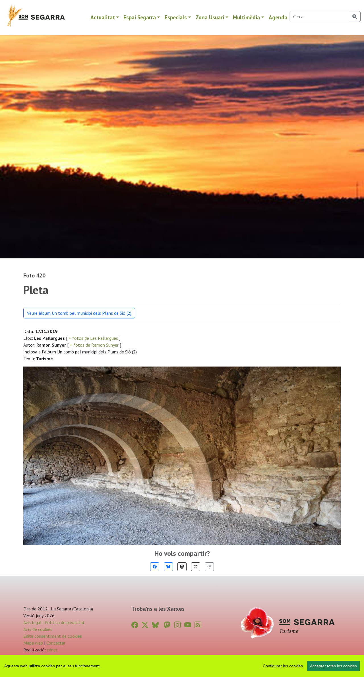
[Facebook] (154, 566)
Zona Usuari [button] (210, 17)
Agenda (278, 17)
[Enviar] (209, 566)
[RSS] (198, 625)
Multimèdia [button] (246, 17)
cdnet (52, 650)
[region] (182, 666)
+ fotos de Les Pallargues (93, 338)
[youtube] (187, 625)
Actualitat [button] (102, 17)
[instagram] (177, 625)
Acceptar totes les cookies (333, 666)
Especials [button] (176, 17)
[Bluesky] (168, 566)
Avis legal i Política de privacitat (54, 622)
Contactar (55, 643)
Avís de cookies (37, 629)
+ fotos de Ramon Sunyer (94, 345)
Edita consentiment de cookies (52, 636)
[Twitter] (195, 566)
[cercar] (355, 16)
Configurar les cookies (283, 666)
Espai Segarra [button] (139, 17)
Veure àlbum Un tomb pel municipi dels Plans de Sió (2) (79, 313)
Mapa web (33, 643)
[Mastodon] (182, 566)
